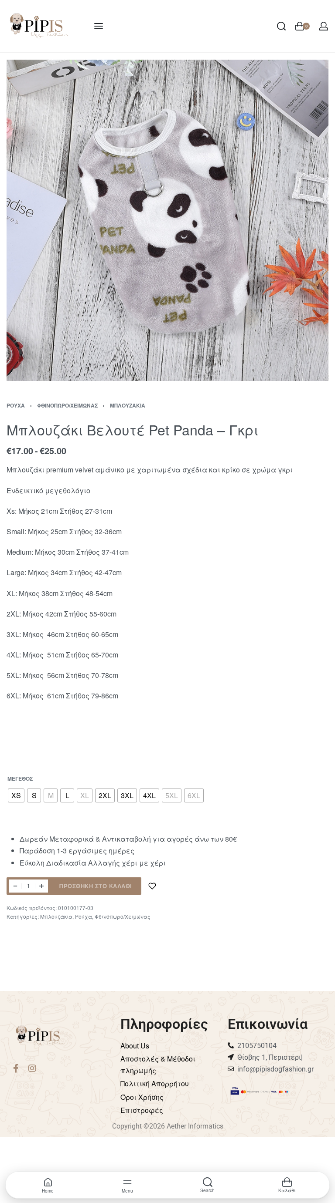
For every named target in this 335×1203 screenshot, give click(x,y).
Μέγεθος (20, 778)
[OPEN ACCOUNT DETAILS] (323, 26)
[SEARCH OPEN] (281, 26)
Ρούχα (16, 405)
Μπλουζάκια (127, 405)
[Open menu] (98, 26)
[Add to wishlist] (152, 886)
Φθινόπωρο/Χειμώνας (67, 405)
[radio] (16, 795)
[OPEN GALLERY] (167, 220)
